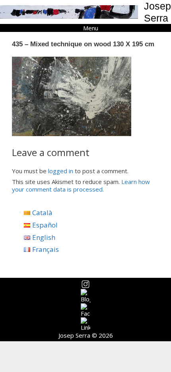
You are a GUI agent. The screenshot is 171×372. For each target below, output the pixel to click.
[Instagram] (85, 284)
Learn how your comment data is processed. (81, 186)
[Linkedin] (85, 324)
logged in (60, 171)
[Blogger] (85, 296)
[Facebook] (85, 310)
